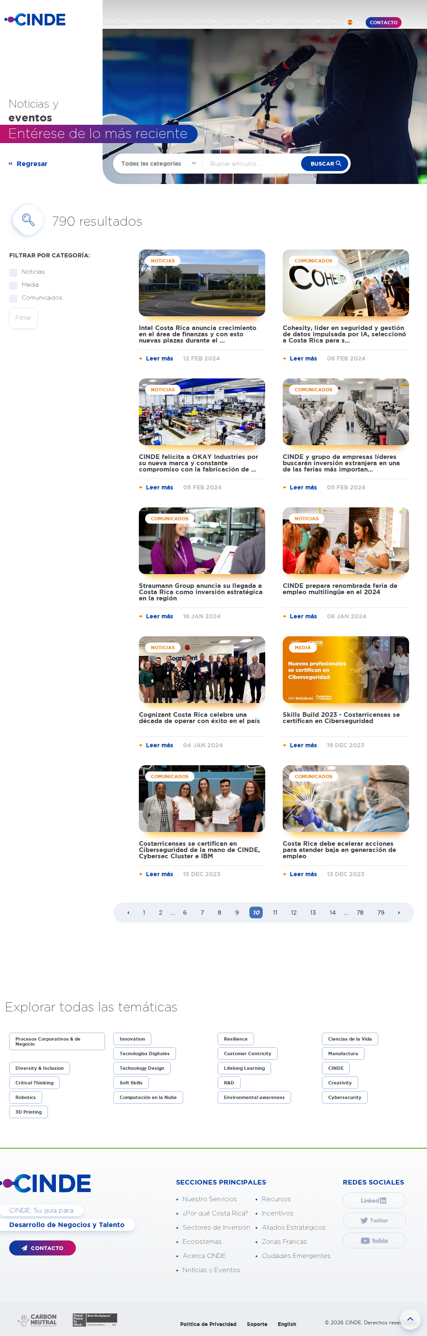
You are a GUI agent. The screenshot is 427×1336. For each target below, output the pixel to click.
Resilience (236, 1038)
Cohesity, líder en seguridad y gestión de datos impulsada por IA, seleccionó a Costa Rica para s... (344, 334)
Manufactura (343, 1053)
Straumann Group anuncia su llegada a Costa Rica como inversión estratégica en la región (201, 592)
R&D (229, 1082)
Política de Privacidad (208, 1324)
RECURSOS (296, 22)
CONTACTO (383, 22)
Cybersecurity (345, 1097)
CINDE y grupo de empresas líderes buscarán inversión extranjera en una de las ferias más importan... (341, 463)
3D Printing (28, 1111)
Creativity (340, 1082)
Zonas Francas (284, 1242)
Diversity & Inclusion (39, 1068)
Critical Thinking (34, 1082)
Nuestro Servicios (210, 1199)
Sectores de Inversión (216, 1228)
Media (30, 285)
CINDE (336, 1068)
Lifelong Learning (244, 1068)
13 (313, 912)
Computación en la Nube (148, 1097)
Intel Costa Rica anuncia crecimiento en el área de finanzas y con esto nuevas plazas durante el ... (197, 334)
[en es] (354, 22)
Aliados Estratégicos (294, 1228)
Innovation (132, 1038)
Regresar (32, 163)
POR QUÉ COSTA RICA (162, 22)
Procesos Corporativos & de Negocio (47, 1041)
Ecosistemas (202, 1242)
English (287, 1324)
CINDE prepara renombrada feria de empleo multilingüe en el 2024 (340, 588)
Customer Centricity (247, 1053)
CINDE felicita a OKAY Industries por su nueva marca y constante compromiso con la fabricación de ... (198, 463)
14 (333, 912)
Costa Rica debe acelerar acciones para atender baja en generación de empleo (339, 850)
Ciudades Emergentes (296, 1256)
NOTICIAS (328, 22)
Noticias (33, 272)
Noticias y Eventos (211, 1270)
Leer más (159, 358)
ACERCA (266, 22)
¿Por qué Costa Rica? (215, 1213)
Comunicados (42, 298)
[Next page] (399, 912)
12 (293, 912)
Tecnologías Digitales (145, 1053)
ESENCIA (205, 22)
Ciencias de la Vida (350, 1038)
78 (360, 912)
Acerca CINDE (204, 1256)
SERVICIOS (115, 22)
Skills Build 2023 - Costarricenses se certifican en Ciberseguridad (341, 717)
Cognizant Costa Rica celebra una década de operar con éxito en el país (199, 717)
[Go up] (410, 1319)
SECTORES (236, 22)
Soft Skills (131, 1082)
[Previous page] (128, 912)
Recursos (276, 1199)
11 (275, 912)
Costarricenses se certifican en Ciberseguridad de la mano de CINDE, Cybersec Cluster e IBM (199, 850)
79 (380, 912)
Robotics (25, 1097)
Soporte (257, 1324)
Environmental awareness (254, 1097)
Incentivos (278, 1213)
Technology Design (142, 1068)
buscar (322, 164)
